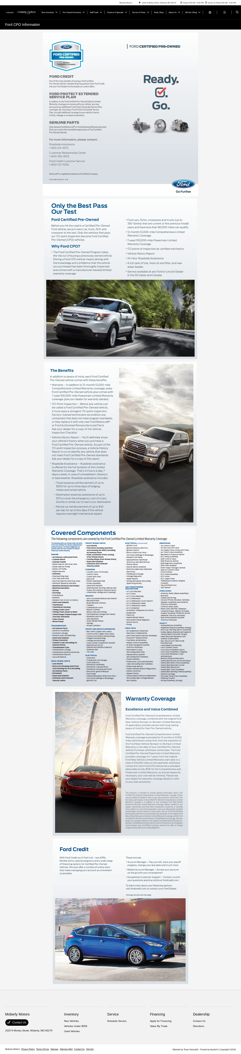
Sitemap (54, 1049)
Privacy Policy (28, 1049)
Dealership (201, 1014)
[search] (237, 12)
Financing (157, 1014)
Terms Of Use (42, 1049)
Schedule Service (116, 1021)
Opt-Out (90, 1049)
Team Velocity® (191, 1049)
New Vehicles (71, 1021)
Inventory (71, 1014)
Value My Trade (158, 1026)
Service (113, 1014)
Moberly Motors (12, 1049)
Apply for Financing (160, 1021)
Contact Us (19, 1022)
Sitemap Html (66, 1049)
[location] (139, 3)
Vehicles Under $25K (75, 1026)
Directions (198, 1026)
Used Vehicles (72, 1031)
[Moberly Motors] (21, 12)
